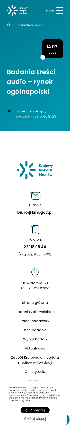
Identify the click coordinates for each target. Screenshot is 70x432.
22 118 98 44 (35, 247)
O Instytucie (35, 371)
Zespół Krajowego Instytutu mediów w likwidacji (35, 360)
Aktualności (35, 348)
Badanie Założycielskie (35, 311)
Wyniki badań (35, 339)
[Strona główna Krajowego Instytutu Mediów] (17, 10)
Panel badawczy (35, 321)
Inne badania (35, 330)
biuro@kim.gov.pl (35, 209)
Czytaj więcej (35, 418)
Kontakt (35, 380)
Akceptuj (37, 410)
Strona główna (35, 302)
